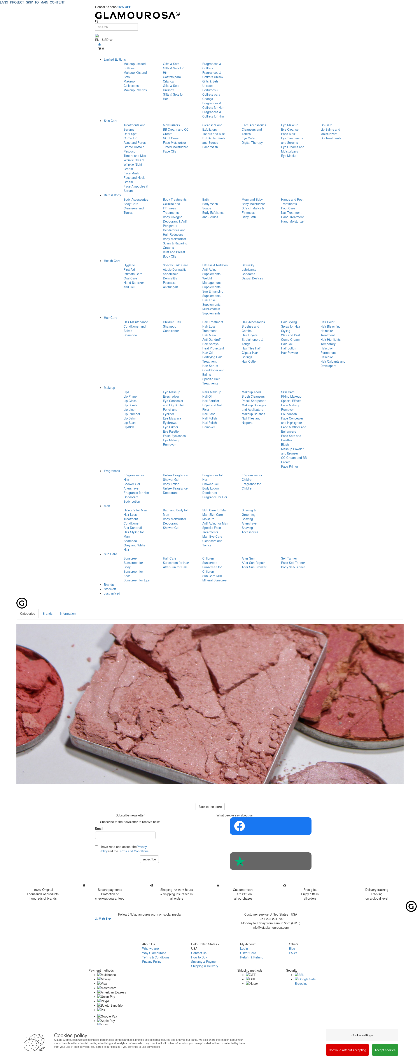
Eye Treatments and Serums (292, 140)
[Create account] (99, 44)
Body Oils (169, 256)
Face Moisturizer (174, 142)
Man (107, 506)
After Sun (248, 558)
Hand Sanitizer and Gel (134, 284)
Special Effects (291, 400)
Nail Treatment (291, 212)
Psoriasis (169, 282)
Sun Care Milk (212, 576)
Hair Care (110, 317)
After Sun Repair (253, 562)
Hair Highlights (330, 339)
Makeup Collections (131, 83)
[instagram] (100, 918)
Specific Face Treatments (211, 529)
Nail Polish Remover (209, 424)
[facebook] (107, 918)
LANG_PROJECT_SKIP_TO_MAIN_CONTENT (32, 2)
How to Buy (199, 957)
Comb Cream (290, 339)
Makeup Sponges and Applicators (254, 407)
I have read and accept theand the (124, 848)
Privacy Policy (151, 961)
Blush (285, 444)
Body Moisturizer (174, 239)
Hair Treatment (212, 322)
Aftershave (131, 488)
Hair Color (327, 322)
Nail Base (208, 414)
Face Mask (131, 173)
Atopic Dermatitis (174, 269)
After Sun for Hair (175, 567)
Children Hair (172, 322)
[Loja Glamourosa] (210, 15)
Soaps (206, 208)
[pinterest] (104, 918)
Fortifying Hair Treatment (212, 359)
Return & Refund (251, 957)
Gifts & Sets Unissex (171, 87)
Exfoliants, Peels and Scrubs (213, 140)
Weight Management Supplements (211, 282)
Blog (292, 948)
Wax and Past (290, 335)
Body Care (131, 204)
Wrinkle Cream (134, 160)
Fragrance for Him (136, 492)
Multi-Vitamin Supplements (211, 311)
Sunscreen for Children (212, 569)
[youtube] (97, 918)
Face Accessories (254, 125)
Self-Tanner (289, 558)
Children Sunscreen (209, 560)
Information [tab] (68, 613)
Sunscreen (131, 558)
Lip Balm (130, 418)
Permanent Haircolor (328, 354)
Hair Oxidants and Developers (332, 363)
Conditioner (171, 330)
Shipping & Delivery (204, 966)
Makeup (109, 387)
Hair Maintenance (136, 322)
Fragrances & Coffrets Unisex (212, 74)
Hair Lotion (288, 348)
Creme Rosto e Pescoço (134, 149)
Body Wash (210, 204)
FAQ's (293, 953)
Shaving (247, 519)
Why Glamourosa (154, 953)
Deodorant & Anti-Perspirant (175, 223)
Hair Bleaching (330, 326)
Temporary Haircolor (328, 346)
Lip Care (326, 125)
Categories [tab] (27, 613)
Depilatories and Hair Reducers (174, 232)
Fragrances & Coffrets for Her (213, 105)
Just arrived (112, 593)
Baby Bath (249, 217)
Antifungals (170, 287)
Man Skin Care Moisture (212, 516)
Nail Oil (207, 396)
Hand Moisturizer (293, 221)
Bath (205, 199)
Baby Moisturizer (253, 204)
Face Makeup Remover (290, 407)
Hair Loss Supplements (211, 302)
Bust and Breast (174, 252)
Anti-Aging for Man (215, 523)
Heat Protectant (213, 348)
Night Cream (171, 138)
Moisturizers (171, 125)
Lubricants (249, 269)
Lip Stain (130, 422)
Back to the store (210, 806)
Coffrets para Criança (172, 79)
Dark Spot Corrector (130, 136)
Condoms (248, 274)
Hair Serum (210, 365)
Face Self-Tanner (293, 562)
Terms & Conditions (155, 957)
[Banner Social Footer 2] (270, 861)
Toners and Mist (135, 155)
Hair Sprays (210, 344)
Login (244, 948)
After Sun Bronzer (254, 567)
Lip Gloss (130, 400)
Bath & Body (112, 195)
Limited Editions (115, 59)
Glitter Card (248, 953)
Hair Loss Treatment (209, 328)
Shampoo (130, 335)
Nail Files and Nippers (251, 420)
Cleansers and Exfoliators (212, 127)
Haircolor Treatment (327, 332)
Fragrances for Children (252, 477)
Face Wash (210, 147)
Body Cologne (172, 217)
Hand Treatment (292, 217)
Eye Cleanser (290, 129)
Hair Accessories (253, 322)
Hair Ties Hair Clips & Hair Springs (251, 352)
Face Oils (169, 151)
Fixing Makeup (291, 396)
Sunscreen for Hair (176, 562)
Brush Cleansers (253, 396)
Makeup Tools (251, 392)
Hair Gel (286, 344)
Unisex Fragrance (175, 475)
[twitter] (109, 918)
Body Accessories (136, 199)
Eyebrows (170, 422)
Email (99, 828)
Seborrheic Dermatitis (170, 276)
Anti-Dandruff (211, 339)
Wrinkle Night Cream (133, 166)
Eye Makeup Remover (171, 442)
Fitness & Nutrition (215, 265)
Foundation (289, 414)
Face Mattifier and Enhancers (293, 429)
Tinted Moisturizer (175, 147)
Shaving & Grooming (249, 512)
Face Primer (289, 466)
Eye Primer (170, 427)
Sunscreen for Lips (137, 580)
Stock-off (110, 589)
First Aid (129, 269)
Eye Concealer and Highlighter (173, 402)
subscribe (149, 859)
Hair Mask (209, 335)
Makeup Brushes (253, 414)
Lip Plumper (132, 414)
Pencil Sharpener (254, 400)
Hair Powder (289, 352)
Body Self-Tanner (293, 567)
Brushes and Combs (250, 328)
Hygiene (129, 265)
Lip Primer (131, 396)
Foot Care (288, 208)
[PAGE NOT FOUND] (210, 704)
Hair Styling (289, 322)
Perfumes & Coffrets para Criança (211, 94)
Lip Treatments (330, 138)
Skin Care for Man (215, 510)
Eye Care (248, 138)
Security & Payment (204, 961)
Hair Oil (207, 352)
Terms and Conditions (133, 851)
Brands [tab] (47, 613)
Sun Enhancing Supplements (212, 293)
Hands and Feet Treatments (292, 201)
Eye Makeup (289, 125)
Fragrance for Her (214, 497)
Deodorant (131, 497)
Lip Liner (130, 409)
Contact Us (198, 953)
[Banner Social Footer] (270, 826)
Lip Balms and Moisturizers (330, 131)
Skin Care (110, 120)
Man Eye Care (212, 536)
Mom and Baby (252, 199)
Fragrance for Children (251, 486)
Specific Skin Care (175, 265)
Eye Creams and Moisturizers (292, 149)
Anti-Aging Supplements (211, 271)
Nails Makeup (211, 392)
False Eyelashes (174, 435)
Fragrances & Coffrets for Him (213, 114)
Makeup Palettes (135, 90)
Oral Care (130, 278)
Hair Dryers (249, 335)
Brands (109, 584)
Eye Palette (171, 431)
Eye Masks (288, 155)
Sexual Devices (252, 278)
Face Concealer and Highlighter (292, 420)
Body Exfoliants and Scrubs (213, 214)
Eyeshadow (171, 396)
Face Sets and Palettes (291, 437)
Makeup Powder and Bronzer (292, 451)
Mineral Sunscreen (215, 580)
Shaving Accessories (250, 529)
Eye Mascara (172, 418)
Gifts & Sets (171, 63)
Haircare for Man (135, 510)
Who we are (150, 948)
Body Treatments (175, 199)
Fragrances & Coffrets (211, 65)
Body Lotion (132, 501)
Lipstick (129, 427)
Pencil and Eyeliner (170, 411)
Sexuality (248, 265)
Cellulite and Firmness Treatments (171, 208)
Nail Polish (209, 418)
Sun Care (110, 554)
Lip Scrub (130, 405)
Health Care (112, 260)
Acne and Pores (135, 142)
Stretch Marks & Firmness (253, 210)
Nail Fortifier (210, 400)
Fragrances (112, 471)
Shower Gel (132, 484)
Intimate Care (133, 274)
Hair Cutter (249, 361)
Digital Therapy (252, 142)
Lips (126, 392)
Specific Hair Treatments (211, 381)
